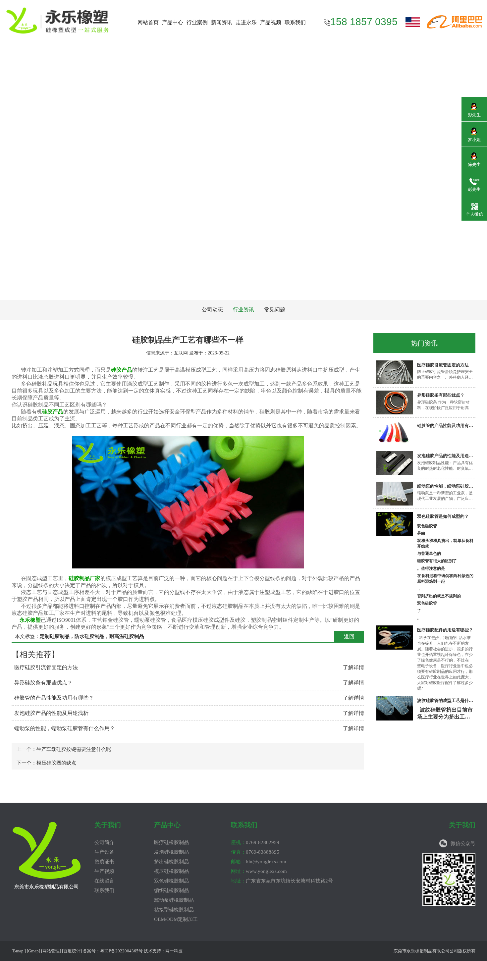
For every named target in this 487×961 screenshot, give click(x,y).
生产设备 (104, 852)
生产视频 (104, 871)
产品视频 (270, 22)
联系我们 (295, 22)
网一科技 (174, 950)
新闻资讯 (221, 22)
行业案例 (197, 22)
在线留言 (104, 880)
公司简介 (104, 842)
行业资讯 (243, 309)
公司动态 (212, 309)
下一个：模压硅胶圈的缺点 (46, 763)
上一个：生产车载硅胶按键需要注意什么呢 (64, 749)
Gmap (33, 950)
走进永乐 (246, 22)
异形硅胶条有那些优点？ (43, 682)
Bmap (18, 950)
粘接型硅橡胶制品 (174, 909)
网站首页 (148, 22)
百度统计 (72, 950)
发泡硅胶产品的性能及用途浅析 (51, 713)
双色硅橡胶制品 (171, 880)
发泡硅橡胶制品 (171, 852)
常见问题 (274, 309)
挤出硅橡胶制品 (171, 861)
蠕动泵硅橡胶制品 (174, 900)
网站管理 (51, 950)
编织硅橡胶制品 (171, 890)
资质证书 (104, 861)
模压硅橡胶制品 (171, 871)
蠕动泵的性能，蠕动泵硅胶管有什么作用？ (64, 728)
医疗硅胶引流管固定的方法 (46, 667)
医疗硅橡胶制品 (171, 842)
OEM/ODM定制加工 (176, 919)
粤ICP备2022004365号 (121, 950)
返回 (349, 636)
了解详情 (353, 667)
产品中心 (172, 22)
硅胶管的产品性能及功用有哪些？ (54, 698)
